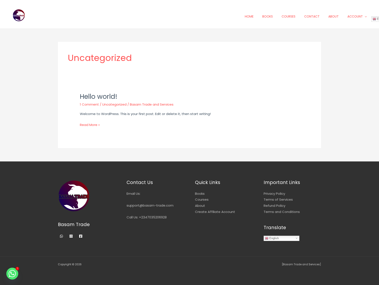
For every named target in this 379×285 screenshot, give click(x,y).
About (333, 16)
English (273, 238)
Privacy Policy (274, 193)
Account (355, 16)
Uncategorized (114, 104)
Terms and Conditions (282, 211)
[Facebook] (80, 236)
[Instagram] (71, 236)
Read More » (90, 124)
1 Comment (89, 104)
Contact (312, 16)
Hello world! (98, 96)
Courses (288, 16)
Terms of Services (278, 199)
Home (249, 16)
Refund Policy (274, 205)
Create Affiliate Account (215, 211)
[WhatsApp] (61, 236)
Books (267, 16)
